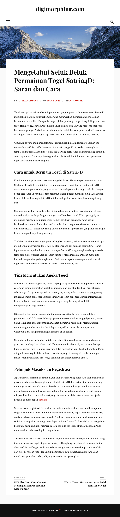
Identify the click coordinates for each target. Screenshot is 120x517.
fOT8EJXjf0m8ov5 (28, 101)
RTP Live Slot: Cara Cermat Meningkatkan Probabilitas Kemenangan (30, 485)
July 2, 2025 (53, 101)
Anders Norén (80, 510)
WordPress (52, 510)
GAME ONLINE (75, 101)
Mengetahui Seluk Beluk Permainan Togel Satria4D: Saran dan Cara (54, 80)
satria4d (43, 399)
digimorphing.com (60, 9)
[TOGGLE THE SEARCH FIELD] (112, 22)
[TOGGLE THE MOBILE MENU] (8, 22)
